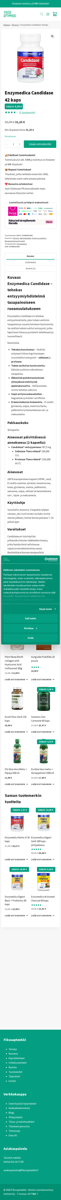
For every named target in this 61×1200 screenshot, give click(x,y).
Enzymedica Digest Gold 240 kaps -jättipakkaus (41, 841)
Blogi (11, 1112)
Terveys (15, 25)
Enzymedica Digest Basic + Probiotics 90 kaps (15, 900)
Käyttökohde (25, 238)
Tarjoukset (14, 1076)
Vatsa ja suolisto (39, 238)
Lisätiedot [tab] (30, 262)
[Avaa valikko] (48, 14)
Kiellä (30, 638)
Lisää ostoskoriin (40, 144)
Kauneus (13, 1053)
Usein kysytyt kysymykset (22, 1103)
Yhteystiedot (16, 1117)
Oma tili (13, 1135)
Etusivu (7, 25)
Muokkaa (28, 628)
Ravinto (13, 1067)
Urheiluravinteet (18, 1062)
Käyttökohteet (17, 1058)
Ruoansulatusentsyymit (15, 241)
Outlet (12, 1081)
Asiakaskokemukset (19, 1108)
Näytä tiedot (45, 609)
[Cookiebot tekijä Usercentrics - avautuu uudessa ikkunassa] (45, 559)
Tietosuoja (14, 1130)
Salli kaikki (30, 618)
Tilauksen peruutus (19, 1126)
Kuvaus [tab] (30, 256)
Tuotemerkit (15, 1072)
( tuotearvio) (27, 112)
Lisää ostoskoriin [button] (15, 679)
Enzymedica (22, 244)
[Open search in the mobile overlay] (41, 14)
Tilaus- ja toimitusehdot (21, 1121)
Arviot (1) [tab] (30, 268)
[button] (52, 36)
